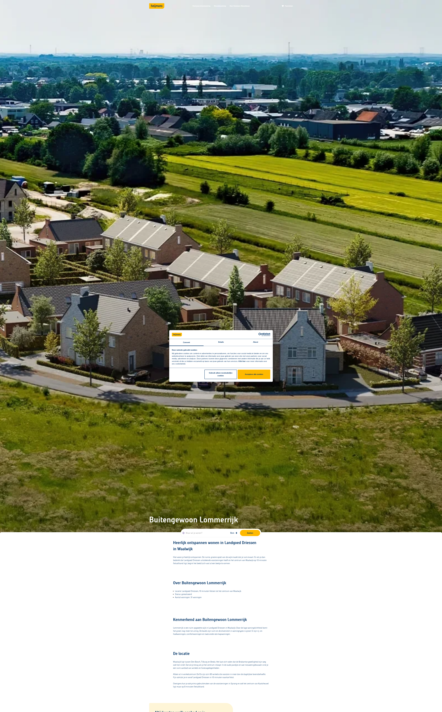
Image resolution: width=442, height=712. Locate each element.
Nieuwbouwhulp (220, 6)
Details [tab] (221, 342)
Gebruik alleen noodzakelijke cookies (220, 374)
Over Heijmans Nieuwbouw (240, 6)
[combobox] (204, 533)
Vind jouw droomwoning (201, 6)
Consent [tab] (186, 342)
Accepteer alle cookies (254, 374)
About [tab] (255, 342)
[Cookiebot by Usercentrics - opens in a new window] (260, 334)
